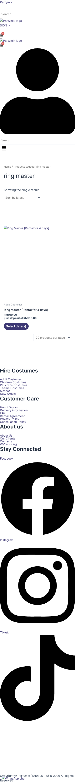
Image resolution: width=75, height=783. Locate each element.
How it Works (9, 407)
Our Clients (7, 438)
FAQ (2, 413)
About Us (6, 435)
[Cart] (1, 35)
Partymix (6, 2)
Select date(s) (16, 326)
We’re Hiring (8, 444)
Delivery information (14, 410)
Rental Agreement (12, 416)
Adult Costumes (11, 379)
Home (7, 166)
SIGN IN (5, 25)
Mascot (5, 390)
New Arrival (8, 393)
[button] (37, 148)
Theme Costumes (12, 388)
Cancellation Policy (13, 421)
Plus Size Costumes (13, 385)
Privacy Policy (9, 418)
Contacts (6, 441)
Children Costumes (13, 382)
